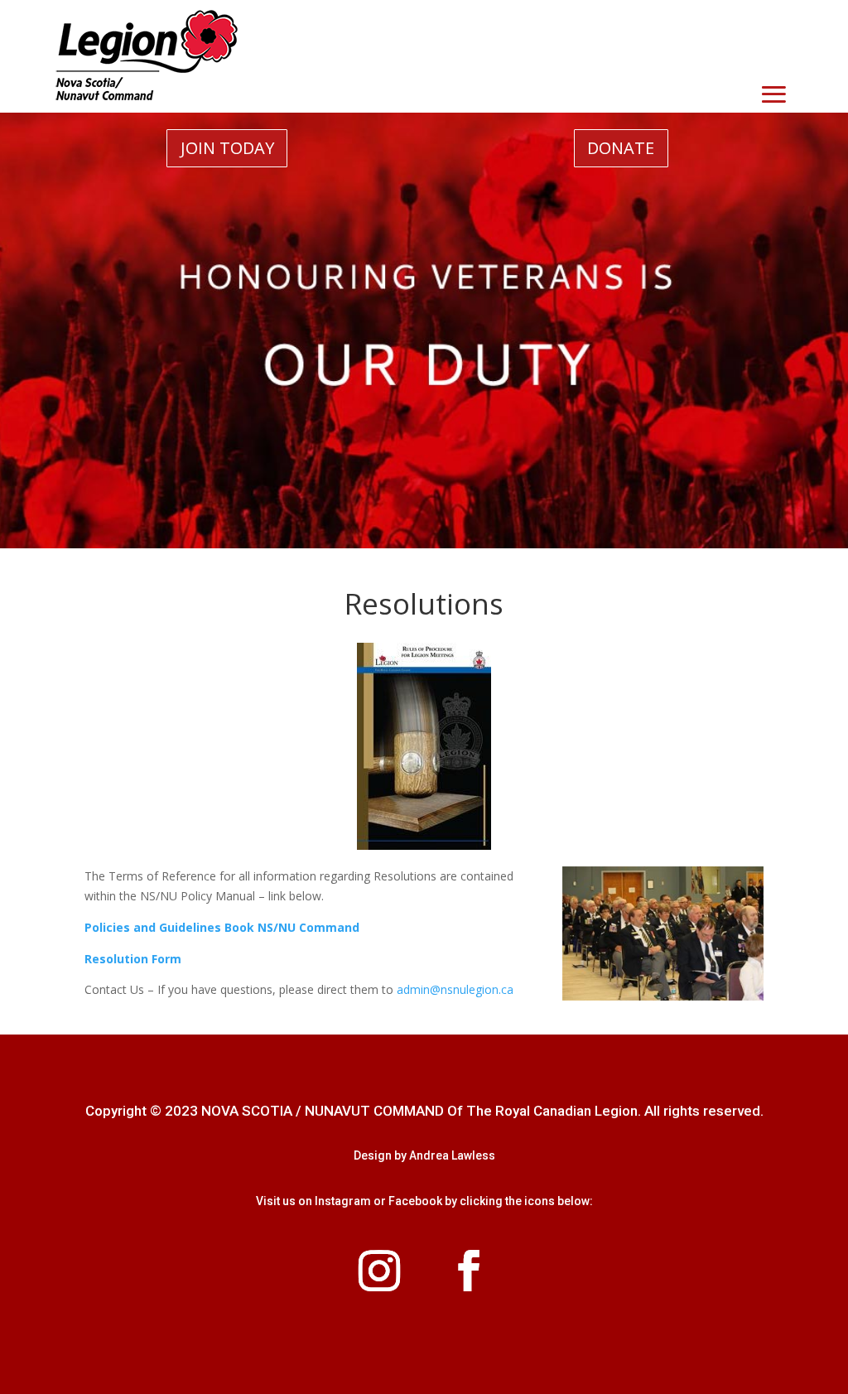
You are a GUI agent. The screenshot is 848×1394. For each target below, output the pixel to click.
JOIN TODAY (227, 148)
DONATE (620, 148)
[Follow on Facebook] (468, 1270)
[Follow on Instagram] (379, 1270)
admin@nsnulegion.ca (455, 989)
